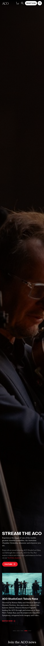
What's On (31, 3)
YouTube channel (14, 558)
